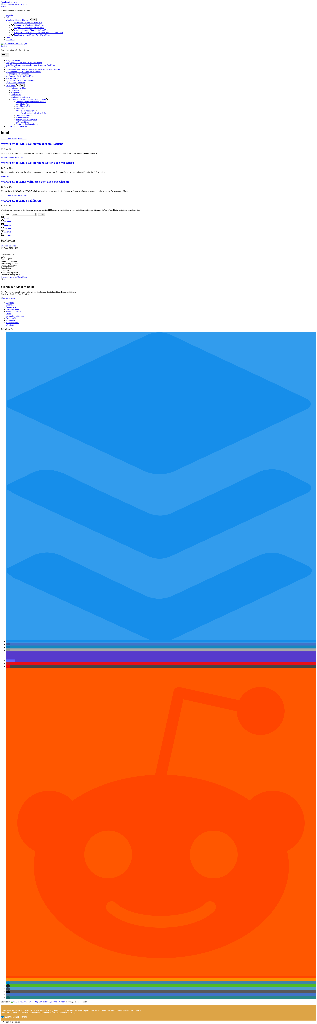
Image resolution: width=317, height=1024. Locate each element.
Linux (8, 37)
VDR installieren (22, 122)
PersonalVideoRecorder (15, 316)
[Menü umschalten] (34, 19)
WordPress (22, 138)
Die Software (16, 95)
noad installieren (22, 117)
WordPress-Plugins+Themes (17, 20)
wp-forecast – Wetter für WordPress (28, 23)
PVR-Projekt (11, 86)
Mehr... (4, 279)
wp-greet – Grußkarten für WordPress (29, 28)
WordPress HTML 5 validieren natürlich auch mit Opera (37, 162)
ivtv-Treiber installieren (25, 111)
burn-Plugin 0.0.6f (23, 106)
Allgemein (10, 303)
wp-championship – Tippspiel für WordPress (31, 30)
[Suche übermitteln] (36, 214)
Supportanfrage (12, 67)
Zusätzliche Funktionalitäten (27, 124)
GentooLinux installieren (20, 97)
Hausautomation (12, 309)
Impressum (10, 39)
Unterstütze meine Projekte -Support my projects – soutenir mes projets (33, 69)
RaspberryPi (11, 318)
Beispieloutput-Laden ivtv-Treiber (34, 113)
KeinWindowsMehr (13, 311)
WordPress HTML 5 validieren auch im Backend (32, 143)
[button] (29, 20)
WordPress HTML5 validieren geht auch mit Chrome (35, 181)
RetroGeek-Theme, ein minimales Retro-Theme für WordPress (38, 33)
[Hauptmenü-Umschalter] (5, 55)
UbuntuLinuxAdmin (9, 138)
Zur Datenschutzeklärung (16, 1017)
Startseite (9, 15)
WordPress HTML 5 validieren (21, 200)
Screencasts (10, 320)
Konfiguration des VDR (25, 115)
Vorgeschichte (16, 92)
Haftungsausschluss (18, 88)
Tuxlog (4, 6)
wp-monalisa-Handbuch (15, 83)
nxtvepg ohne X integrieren (26, 120)
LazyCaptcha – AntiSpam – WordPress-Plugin (32, 35)
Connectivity (11, 307)
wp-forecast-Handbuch (15, 78)
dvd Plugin (20, 108)
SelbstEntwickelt (7, 157)
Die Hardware (16, 90)
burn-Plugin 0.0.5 (23, 104)
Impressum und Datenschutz (17, 126)
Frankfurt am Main (8, 246)
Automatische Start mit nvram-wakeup (31, 102)
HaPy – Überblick (13, 60)
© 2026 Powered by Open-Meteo (14, 277)
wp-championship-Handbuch (17, 74)
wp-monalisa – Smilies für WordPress (28, 25)
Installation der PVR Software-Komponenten (28, 99)
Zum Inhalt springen (9, 2)
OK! (2, 1017)
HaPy (8, 17)
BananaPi (9, 305)
